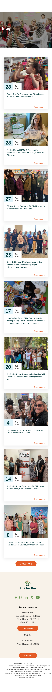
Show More (26, 563)
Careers (27, 655)
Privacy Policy (36, 675)
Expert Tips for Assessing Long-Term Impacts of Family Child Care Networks (26, 95)
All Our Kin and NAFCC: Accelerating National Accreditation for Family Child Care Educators (26, 152)
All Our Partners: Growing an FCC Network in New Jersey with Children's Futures (25, 487)
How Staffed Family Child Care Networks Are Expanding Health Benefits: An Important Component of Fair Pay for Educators (26, 320)
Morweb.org (30, 677)
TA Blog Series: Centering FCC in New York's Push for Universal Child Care (26, 207)
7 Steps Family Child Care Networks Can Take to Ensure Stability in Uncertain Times (25, 543)
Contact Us (28, 628)
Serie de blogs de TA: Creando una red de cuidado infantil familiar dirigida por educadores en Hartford (24, 264)
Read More (39, 106)
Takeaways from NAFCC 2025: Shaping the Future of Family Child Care (25, 431)
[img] (26, 73)
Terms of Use (27, 675)
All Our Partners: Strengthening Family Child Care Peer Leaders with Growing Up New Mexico (26, 376)
